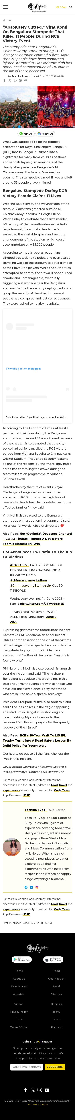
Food (56, 970)
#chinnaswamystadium (28, 580)
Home (7, 20)
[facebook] (4, 81)
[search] (70, 7)
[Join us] (26, 133)
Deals (18, 1019)
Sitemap (56, 994)
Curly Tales (62, 790)
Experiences (19, 986)
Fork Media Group (38, 1104)
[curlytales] (37, 952)
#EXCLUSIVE (19, 565)
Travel (56, 986)
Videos (18, 1004)
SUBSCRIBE (55, 1067)
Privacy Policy (18, 1011)
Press (56, 1019)
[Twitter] (32, 1090)
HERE (26, 795)
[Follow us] (46, 133)
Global (61, 7)
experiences (11, 790)
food (54, 785)
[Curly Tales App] (22, 959)
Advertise (19, 994)
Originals (56, 1004)
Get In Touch (56, 978)
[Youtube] (47, 1090)
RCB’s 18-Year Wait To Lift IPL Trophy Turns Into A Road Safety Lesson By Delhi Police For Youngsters (37, 740)
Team (56, 1011)
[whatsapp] (15, 81)
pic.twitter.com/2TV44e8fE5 (42, 603)
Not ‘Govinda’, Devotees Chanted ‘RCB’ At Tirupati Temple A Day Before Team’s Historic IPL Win (37, 539)
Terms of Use (18, 1027)
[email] (25, 81)
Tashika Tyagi (19, 76)
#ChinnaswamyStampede (30, 585)
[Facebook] (25, 1090)
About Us (19, 978)
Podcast (56, 1027)
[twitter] (9, 81)
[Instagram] (40, 1090)
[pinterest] (20, 81)
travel (63, 785)
